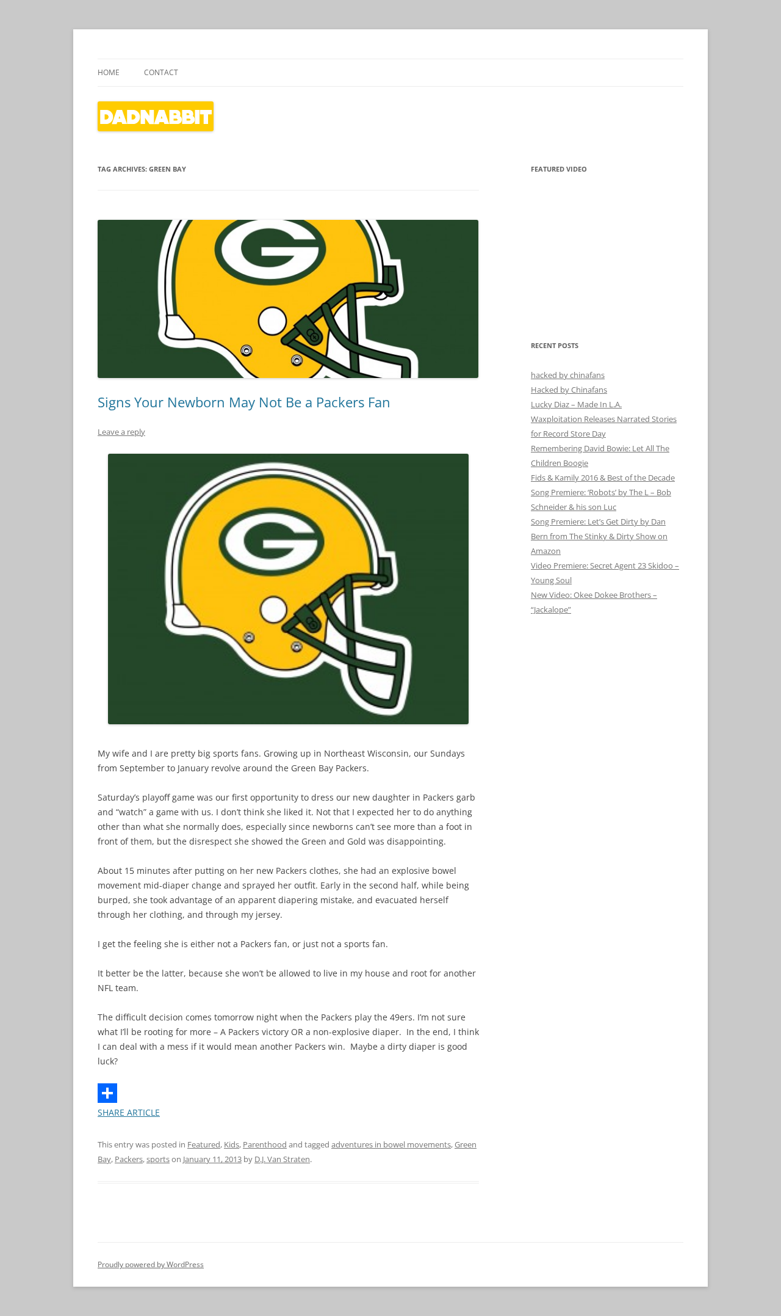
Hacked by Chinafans (569, 389)
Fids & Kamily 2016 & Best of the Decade (603, 477)
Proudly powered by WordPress (151, 1264)
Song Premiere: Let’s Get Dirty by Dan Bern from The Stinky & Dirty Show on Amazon (599, 536)
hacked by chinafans (568, 374)
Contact (161, 72)
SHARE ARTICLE (129, 1112)
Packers (129, 1159)
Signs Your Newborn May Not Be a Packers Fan (244, 402)
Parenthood (265, 1144)
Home (109, 72)
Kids (231, 1144)
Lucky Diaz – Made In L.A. (576, 404)
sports (158, 1159)
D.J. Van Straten (282, 1159)
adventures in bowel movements (391, 1144)
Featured (203, 1144)
